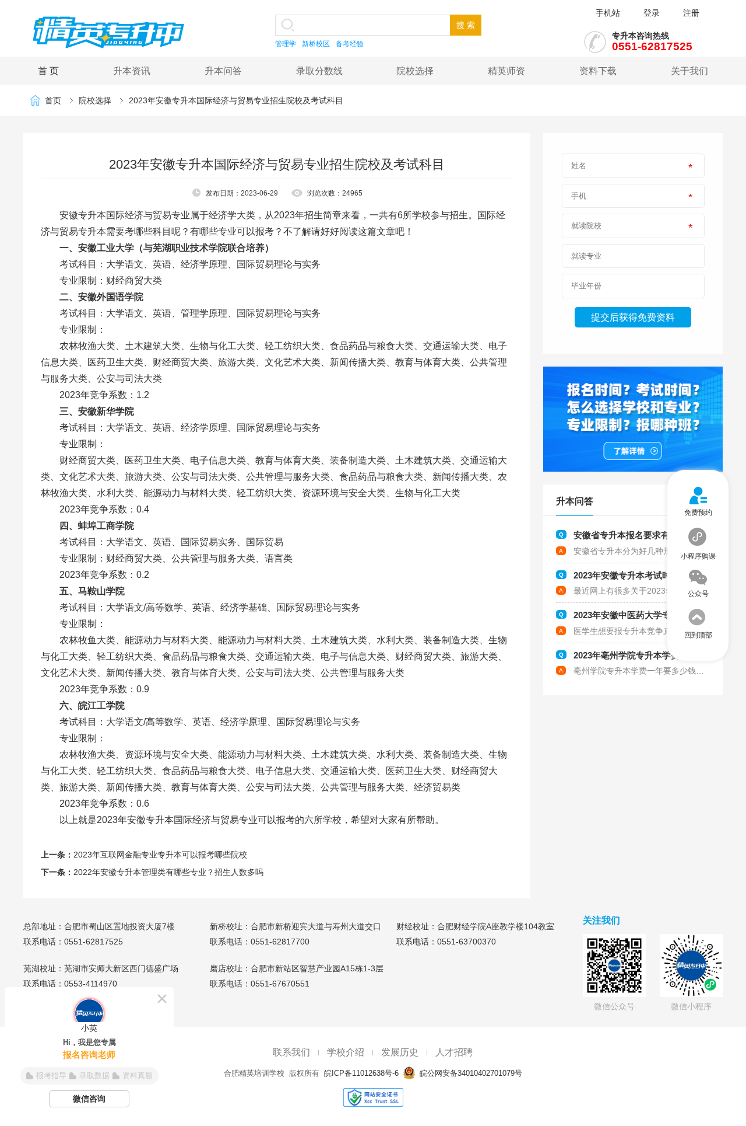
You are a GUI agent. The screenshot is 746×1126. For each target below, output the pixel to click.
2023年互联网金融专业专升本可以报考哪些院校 (160, 854)
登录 (651, 13)
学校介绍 (345, 1052)
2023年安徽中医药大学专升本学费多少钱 (652, 615)
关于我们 (689, 71)
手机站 (608, 13)
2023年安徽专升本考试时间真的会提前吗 (652, 575)
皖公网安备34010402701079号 (469, 1073)
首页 (53, 100)
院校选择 (415, 71)
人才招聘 (454, 1052)
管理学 (285, 44)
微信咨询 (89, 1098)
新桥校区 (316, 44)
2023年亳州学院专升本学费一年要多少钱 (652, 655)
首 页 (48, 71)
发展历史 (399, 1052)
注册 (691, 13)
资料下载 (598, 71)
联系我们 (291, 1052)
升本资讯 (131, 71)
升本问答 (223, 71)
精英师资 (506, 71)
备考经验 (350, 44)
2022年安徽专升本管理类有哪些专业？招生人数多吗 (168, 872)
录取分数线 (319, 71)
